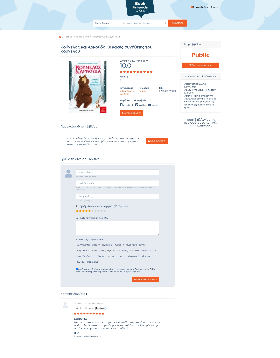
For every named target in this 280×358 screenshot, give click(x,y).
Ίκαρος (143, 91)
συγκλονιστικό (131, 256)
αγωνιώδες (122, 251)
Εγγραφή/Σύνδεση (200, 7)
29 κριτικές (89, 308)
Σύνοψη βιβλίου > (132, 113)
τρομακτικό (92, 262)
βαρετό (96, 245)
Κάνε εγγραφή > (158, 141)
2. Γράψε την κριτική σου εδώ (92, 217)
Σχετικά (214, 7)
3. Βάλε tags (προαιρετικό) (90, 239)
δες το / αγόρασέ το (201, 65)
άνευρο (80, 262)
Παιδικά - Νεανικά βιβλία (76, 37)
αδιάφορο (146, 256)
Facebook (128, 105)
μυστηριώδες (83, 245)
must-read (131, 245)
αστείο (142, 245)
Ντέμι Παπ (78, 308)
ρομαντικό (107, 245)
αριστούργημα (114, 256)
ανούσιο (134, 251)
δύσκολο (119, 245)
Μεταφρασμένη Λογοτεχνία (106, 37)
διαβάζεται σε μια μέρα (102, 251)
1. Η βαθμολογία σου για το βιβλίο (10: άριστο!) (102, 206)
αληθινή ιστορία (148, 251)
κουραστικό (83, 251)
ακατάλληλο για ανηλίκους (91, 256)
